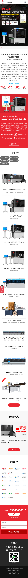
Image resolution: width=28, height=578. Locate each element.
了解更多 (10, 83)
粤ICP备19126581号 (16, 570)
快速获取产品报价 (14, 532)
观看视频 (17, 83)
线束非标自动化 (14, 157)
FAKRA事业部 (4, 160)
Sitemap (9, 570)
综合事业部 (4, 163)
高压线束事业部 (14, 160)
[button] (12, 43)
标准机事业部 (4, 157)
